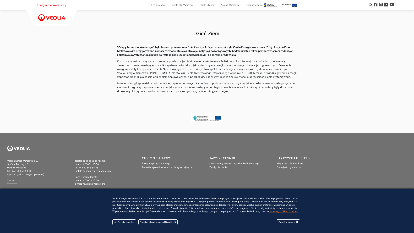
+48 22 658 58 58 (88, 167)
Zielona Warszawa (230, 5)
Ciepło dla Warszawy (182, 5)
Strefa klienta (207, 5)
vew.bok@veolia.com (93, 183)
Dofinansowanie (254, 5)
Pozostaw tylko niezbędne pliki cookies (157, 222)
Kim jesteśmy (158, 5)
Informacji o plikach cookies (283, 211)
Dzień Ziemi (207, 33)
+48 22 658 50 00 (22, 171)
